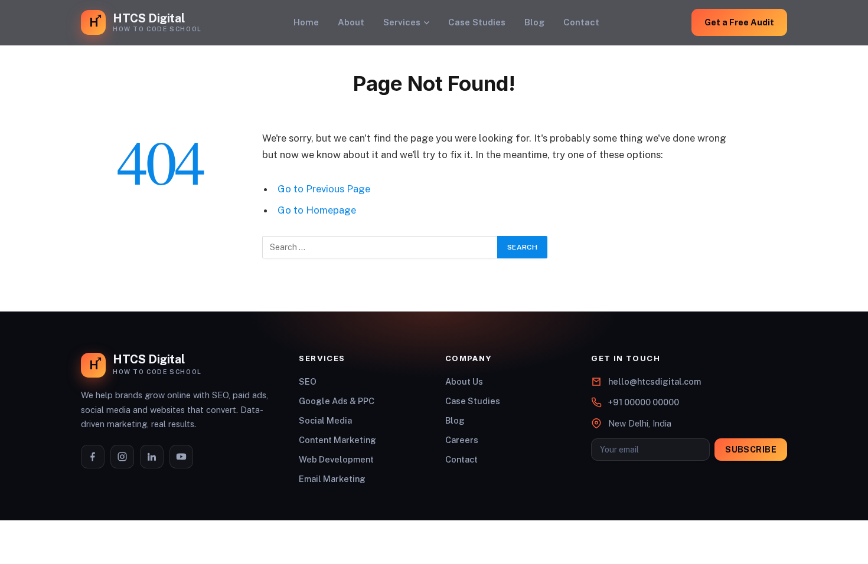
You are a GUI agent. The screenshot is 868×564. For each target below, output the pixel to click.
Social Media (325, 420)
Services (401, 22)
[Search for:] (380, 247)
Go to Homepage (317, 210)
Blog (534, 22)
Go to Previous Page (324, 189)
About (351, 22)
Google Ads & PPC (336, 401)
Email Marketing (332, 479)
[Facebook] (93, 456)
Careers (461, 440)
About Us (464, 381)
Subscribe (750, 449)
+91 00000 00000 (643, 402)
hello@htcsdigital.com (654, 381)
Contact (581, 22)
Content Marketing (337, 440)
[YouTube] (181, 456)
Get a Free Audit (739, 22)
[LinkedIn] (152, 456)
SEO (307, 381)
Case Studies (476, 22)
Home (306, 22)
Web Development (336, 459)
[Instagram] (122, 456)
